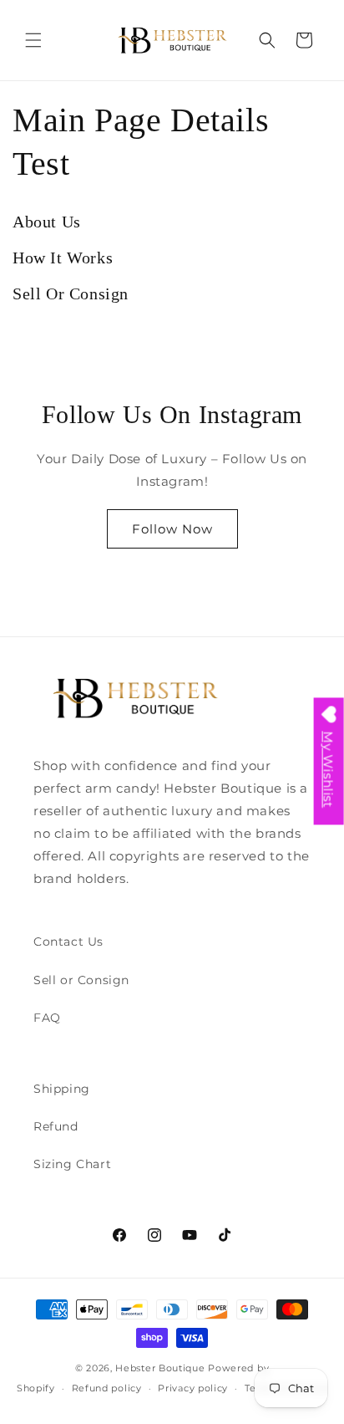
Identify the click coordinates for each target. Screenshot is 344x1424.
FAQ (47, 1017)
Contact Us (68, 941)
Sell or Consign (81, 980)
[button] (33, 40)
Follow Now (172, 529)
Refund (55, 1126)
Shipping (61, 1088)
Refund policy (107, 1388)
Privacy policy (193, 1388)
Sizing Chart (72, 1163)
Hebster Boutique (161, 1368)
